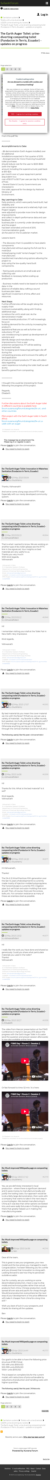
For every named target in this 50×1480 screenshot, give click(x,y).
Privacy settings (24, 1471)
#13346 (45, 477)
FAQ (27, 1468)
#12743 (45, 1177)
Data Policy (35, 108)
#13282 (45, 704)
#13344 (45, 535)
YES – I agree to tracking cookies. (24, 114)
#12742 (45, 1248)
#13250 (45, 1020)
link (13, 106)
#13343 (45, 617)
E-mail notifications (18, 1468)
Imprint (33, 1471)
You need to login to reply (17, 449)
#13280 (45, 774)
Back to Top (46, 1459)
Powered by (17, 1451)
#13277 (45, 936)
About (32, 1468)
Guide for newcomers (10, 9)
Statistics (8, 1468)
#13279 (45, 859)
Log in (10, 445)
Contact (38, 1468)
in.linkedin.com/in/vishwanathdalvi (20, 575)
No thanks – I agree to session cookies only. (24, 122)
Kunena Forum (31, 1451)
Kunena (38, 1474)
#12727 (45, 1350)
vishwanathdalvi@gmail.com (16, 573)
